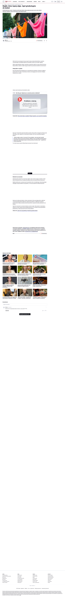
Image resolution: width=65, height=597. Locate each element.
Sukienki (49, 582)
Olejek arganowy (4, 578)
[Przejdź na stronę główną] (4, 2)
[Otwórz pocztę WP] (52, 1)
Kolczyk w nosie (35, 581)
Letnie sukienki (19, 577)
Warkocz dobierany (50, 578)
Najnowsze (15, 1)
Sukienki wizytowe (20, 581)
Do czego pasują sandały (21, 578)
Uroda (43, 1)
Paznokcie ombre (4, 580)
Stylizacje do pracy (20, 580)
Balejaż (34, 577)
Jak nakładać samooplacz (5, 581)
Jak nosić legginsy (20, 579)
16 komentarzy (39, 40)
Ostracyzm (49, 580)
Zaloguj (58, 1)
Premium (35, 1)
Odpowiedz (7, 310)
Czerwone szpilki (35, 578)
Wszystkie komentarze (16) (24, 314)
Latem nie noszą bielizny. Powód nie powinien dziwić (27, 210)
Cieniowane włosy (35, 576)
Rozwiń (30, 173)
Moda (39, 1)
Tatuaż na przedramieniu (36, 582)
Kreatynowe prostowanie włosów (6, 576)
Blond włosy (4, 579)
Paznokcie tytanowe (50, 576)
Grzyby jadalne (50, 581)
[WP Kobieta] (9, 1)
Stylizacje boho (19, 582)
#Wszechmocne (29, 1)
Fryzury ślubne (19, 576)
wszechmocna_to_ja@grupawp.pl (31, 231)
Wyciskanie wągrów (35, 580)
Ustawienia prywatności (45, 588)
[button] (55, 1)
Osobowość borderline (51, 577)
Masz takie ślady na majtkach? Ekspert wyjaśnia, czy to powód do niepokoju (32, 115)
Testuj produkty (21, 1)
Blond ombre (4, 577)
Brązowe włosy (34, 579)
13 (43, 310)
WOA (6, 40)
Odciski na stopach (4, 582)
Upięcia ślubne (50, 579)
